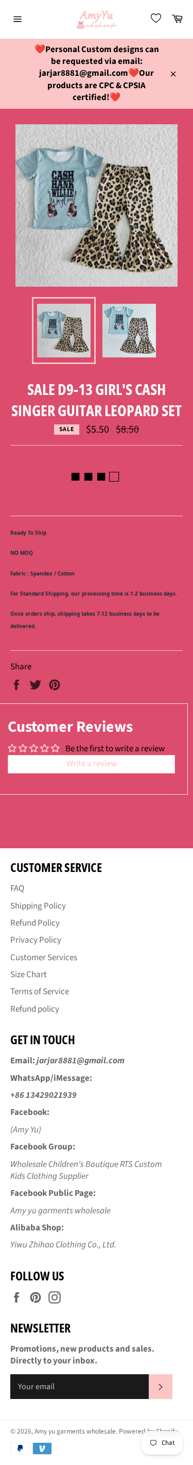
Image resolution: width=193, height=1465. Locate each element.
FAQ (17, 888)
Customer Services (43, 957)
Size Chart (28, 974)
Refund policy (34, 1009)
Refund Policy (35, 923)
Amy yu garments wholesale (75, 1431)
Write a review (91, 764)
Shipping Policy (38, 906)
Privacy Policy (35, 940)
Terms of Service (39, 991)
